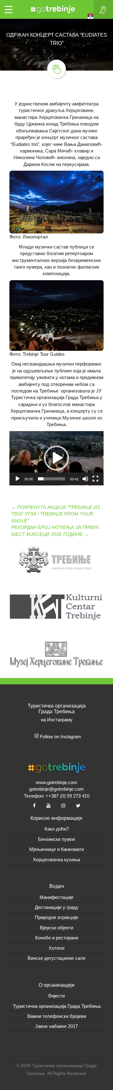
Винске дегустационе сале (56, 958)
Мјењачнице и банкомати (56, 849)
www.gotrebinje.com (56, 782)
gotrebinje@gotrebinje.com (56, 789)
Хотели (56, 948)
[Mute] (85, 479)
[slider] (51, 478)
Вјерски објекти (56, 927)
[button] (56, 458)
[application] (56, 458)
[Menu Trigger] (8, 9)
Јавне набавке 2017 (56, 1026)
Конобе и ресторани (56, 937)
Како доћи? (57, 828)
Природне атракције (56, 917)
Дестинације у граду (56, 907)
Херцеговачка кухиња (56, 859)
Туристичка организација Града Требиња (56, 1006)
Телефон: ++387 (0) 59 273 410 (56, 796)
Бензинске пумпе (56, 839)
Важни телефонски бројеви (56, 1016)
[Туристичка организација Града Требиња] (51, 8)
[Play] (17, 479)
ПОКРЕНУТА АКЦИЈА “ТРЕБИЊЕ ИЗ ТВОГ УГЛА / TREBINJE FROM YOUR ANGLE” (55, 514)
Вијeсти (56, 995)
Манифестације (56, 897)
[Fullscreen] (95, 479)
